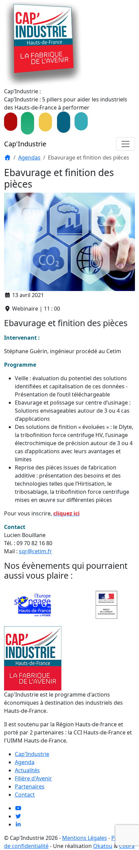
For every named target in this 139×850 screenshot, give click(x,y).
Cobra (127, 846)
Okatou (102, 846)
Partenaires (30, 786)
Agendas (29, 157)
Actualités (27, 770)
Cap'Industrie (25, 143)
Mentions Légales (84, 838)
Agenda (24, 762)
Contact (25, 794)
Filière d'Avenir (33, 778)
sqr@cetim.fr (35, 551)
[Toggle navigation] (125, 144)
